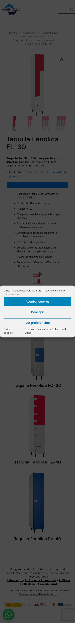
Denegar (37, 312)
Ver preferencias (37, 323)
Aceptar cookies (38, 301)
